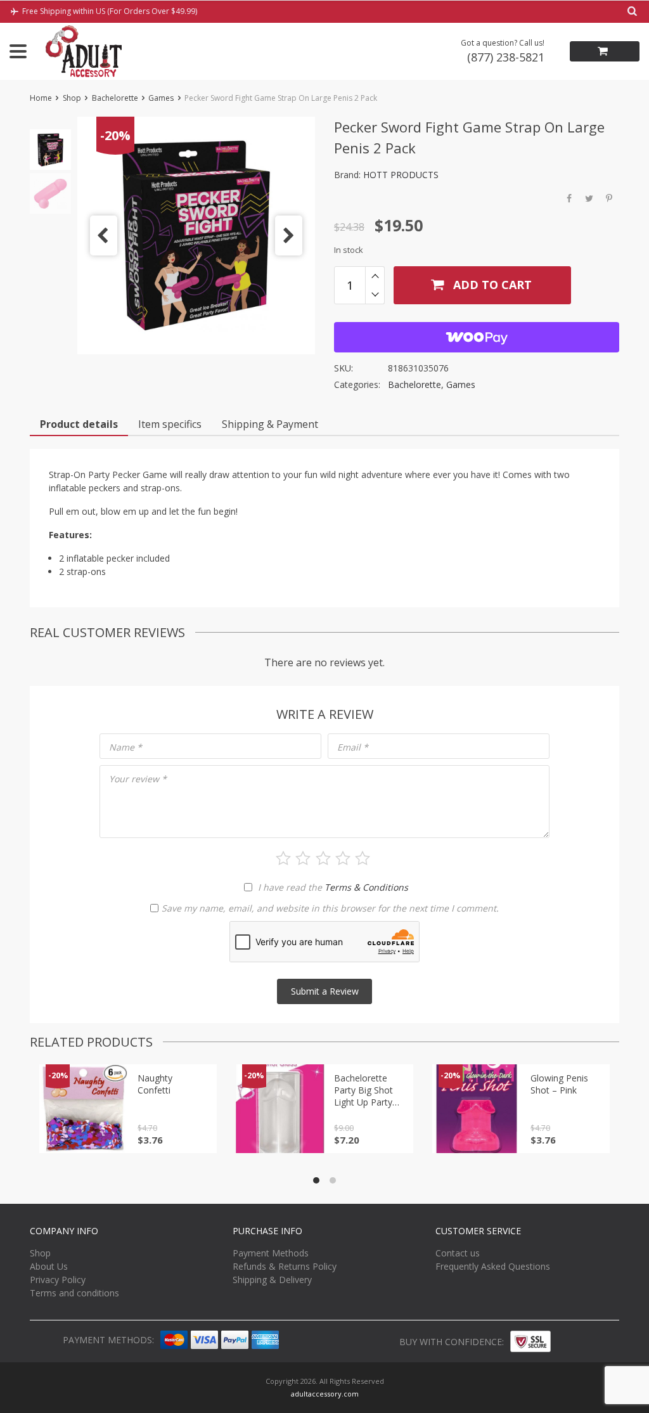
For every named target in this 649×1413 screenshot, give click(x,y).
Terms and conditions (74, 1293)
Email (352, 747)
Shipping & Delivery (272, 1280)
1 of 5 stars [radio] (283, 858)
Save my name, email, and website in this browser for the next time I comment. (330, 908)
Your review (138, 779)
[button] (103, 235)
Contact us (457, 1253)
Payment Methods (271, 1253)
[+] (375, 275)
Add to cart (491, 284)
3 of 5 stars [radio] (323, 858)
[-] (375, 294)
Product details (79, 424)
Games (161, 98)
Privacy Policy (58, 1280)
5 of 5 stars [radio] (362, 858)
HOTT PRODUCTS (401, 175)
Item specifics (170, 424)
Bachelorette (115, 98)
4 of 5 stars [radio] (342, 858)
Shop (72, 98)
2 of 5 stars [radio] (303, 858)
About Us (49, 1266)
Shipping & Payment (270, 424)
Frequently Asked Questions (492, 1266)
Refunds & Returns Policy (285, 1266)
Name (125, 747)
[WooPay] (476, 337)
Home (41, 98)
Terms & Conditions (366, 887)
